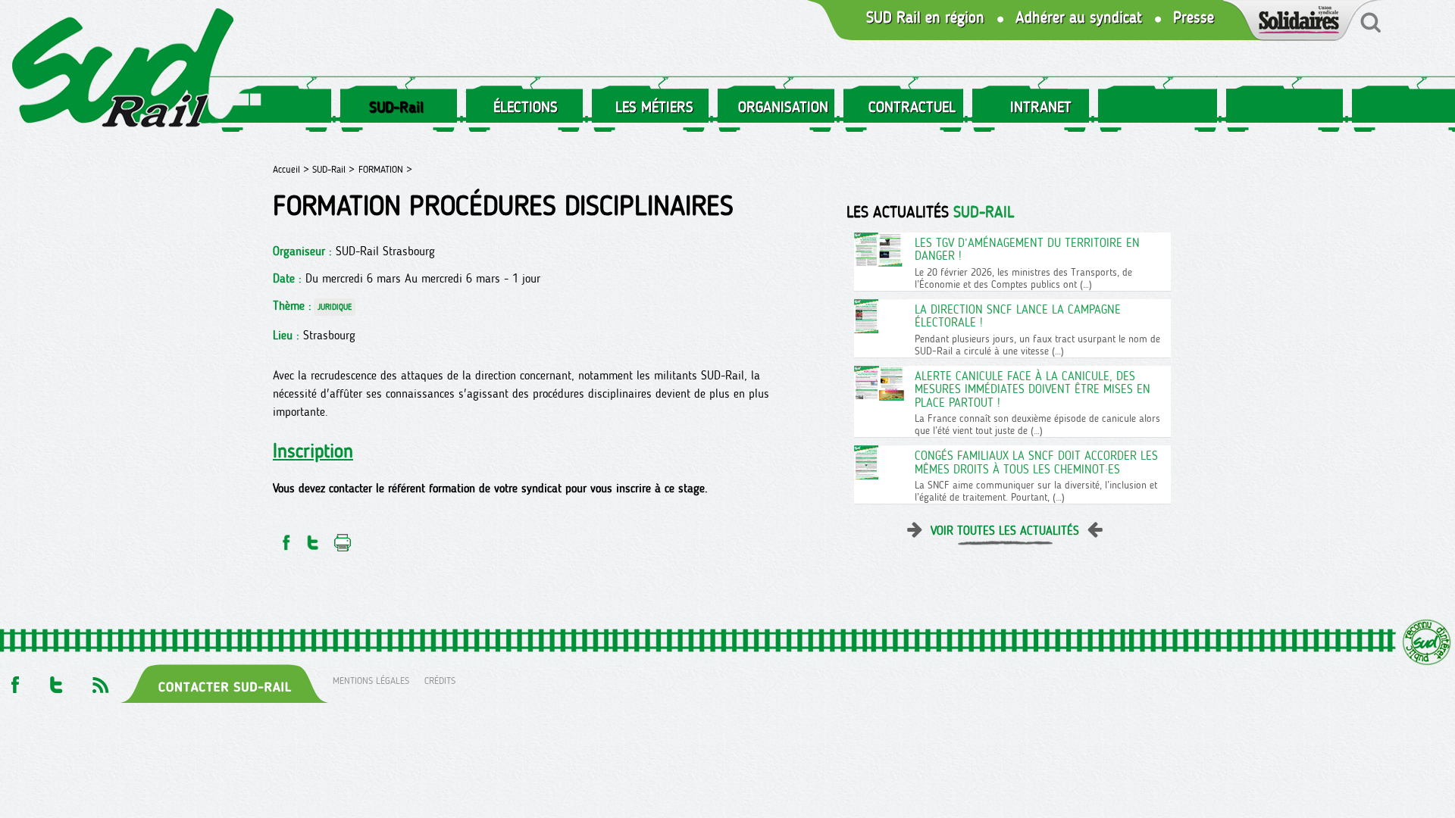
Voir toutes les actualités (1005, 530)
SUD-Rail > (333, 169)
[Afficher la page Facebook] (13, 680)
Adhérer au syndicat (1078, 18)
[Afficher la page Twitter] (56, 680)
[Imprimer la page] (343, 538)
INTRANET (1041, 107)
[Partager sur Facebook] (285, 538)
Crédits (439, 680)
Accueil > (292, 169)
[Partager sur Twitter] (313, 538)
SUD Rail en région (925, 18)
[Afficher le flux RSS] (100, 680)
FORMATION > (385, 169)
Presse (1193, 18)
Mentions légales (371, 680)
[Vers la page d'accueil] (123, 71)
